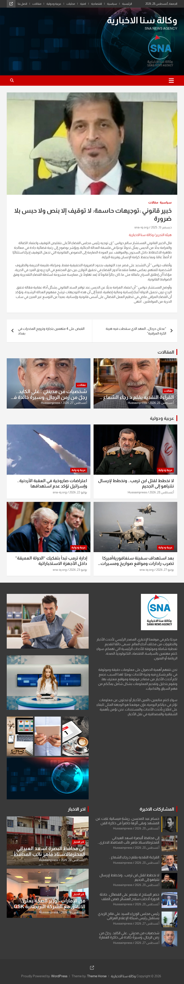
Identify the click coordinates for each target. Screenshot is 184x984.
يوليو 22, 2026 (78, 492)
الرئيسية (127, 3)
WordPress (59, 976)
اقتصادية (96, 3)
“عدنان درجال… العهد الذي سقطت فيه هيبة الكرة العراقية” (136, 331)
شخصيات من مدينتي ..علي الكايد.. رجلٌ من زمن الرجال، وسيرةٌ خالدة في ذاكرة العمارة (48, 397)
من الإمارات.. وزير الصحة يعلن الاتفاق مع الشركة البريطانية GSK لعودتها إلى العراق (49, 906)
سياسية (112, 3)
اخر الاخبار (76, 809)
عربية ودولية (53, 3)
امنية (83, 3)
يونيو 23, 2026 (78, 569)
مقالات (36, 3)
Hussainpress (137, 403)
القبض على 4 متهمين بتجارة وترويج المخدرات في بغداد (51, 331)
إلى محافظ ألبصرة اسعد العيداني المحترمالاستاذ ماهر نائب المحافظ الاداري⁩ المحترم (129, 842)
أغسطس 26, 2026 (73, 912)
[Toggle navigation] (171, 80)
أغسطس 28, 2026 (161, 403)
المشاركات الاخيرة (157, 809)
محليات (70, 3)
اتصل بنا (22, 3)
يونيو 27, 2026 (165, 569)
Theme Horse (97, 976)
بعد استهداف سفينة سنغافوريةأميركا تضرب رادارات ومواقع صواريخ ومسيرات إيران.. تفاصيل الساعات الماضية (137, 563)
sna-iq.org (141, 227)
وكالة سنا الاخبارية (142, 20)
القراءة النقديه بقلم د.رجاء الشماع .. (137, 397)
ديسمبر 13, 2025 (161, 227)
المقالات (166, 352)
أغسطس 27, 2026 (75, 403)
